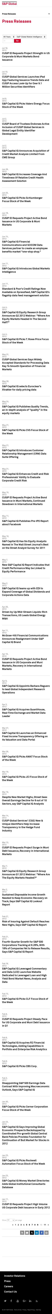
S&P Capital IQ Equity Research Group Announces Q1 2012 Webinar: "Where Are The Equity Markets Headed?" (26, 874)
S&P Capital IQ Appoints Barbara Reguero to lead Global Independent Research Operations (26, 689)
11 (45, 1225)
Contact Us (10, 1292)
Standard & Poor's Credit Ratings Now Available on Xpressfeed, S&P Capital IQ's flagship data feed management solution (26, 292)
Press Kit (6, 42)
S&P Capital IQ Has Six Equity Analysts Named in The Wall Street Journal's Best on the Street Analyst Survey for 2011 (25, 544)
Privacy (24, 1310)
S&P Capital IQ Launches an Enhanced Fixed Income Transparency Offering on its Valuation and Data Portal (25, 736)
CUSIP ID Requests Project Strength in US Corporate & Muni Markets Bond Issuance (26, 56)
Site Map (38, 1310)
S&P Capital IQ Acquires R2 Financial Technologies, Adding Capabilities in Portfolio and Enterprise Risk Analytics (24, 1046)
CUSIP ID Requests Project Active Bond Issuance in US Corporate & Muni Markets (24, 221)
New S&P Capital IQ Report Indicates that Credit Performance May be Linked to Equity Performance (26, 568)
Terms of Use (17, 1310)
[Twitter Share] (32, 1233)
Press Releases (9, 24)
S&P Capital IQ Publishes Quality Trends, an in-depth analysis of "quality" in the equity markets (25, 410)
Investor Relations (14, 1276)
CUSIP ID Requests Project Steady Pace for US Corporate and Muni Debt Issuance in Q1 (26, 1022)
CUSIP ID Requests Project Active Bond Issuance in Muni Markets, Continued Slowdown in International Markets (24, 501)
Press (7, 1281)
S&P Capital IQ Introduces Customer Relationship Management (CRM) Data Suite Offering (24, 453)
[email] (27, 1233)
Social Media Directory (12, 36)
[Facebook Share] (42, 1233)
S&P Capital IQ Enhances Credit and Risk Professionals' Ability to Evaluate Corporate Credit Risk (25, 477)
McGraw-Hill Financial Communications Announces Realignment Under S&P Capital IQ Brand (25, 639)
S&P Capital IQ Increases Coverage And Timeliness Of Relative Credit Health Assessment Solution (24, 177)
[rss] (22, 1233)
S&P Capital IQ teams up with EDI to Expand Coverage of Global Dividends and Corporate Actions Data (26, 591)
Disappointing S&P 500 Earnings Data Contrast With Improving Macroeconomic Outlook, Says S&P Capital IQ (26, 1086)
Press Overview (9, 18)
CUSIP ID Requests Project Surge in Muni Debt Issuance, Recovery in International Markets (25, 851)
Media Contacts (9, 30)
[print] (46, 1233)
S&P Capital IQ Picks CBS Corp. (19, 1066)
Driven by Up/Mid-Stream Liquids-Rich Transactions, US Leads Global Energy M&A (24, 615)
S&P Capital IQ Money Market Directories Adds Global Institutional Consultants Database (25, 1184)
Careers (8, 1286)
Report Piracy (31, 1310)
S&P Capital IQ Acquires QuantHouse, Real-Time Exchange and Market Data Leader (23, 713)
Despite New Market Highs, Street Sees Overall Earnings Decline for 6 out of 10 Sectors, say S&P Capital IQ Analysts (24, 800)
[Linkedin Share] (37, 1233)
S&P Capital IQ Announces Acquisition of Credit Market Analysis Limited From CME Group (25, 154)
